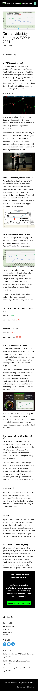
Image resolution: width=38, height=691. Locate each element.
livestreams (7, 632)
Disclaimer (30, 687)
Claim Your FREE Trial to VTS (19, 603)
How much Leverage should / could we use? (16, 668)
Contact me (21, 687)
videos (5, 635)
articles (6, 629)
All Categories (8, 626)
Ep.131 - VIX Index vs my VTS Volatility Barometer (18, 654)
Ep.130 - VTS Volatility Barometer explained (16, 661)
